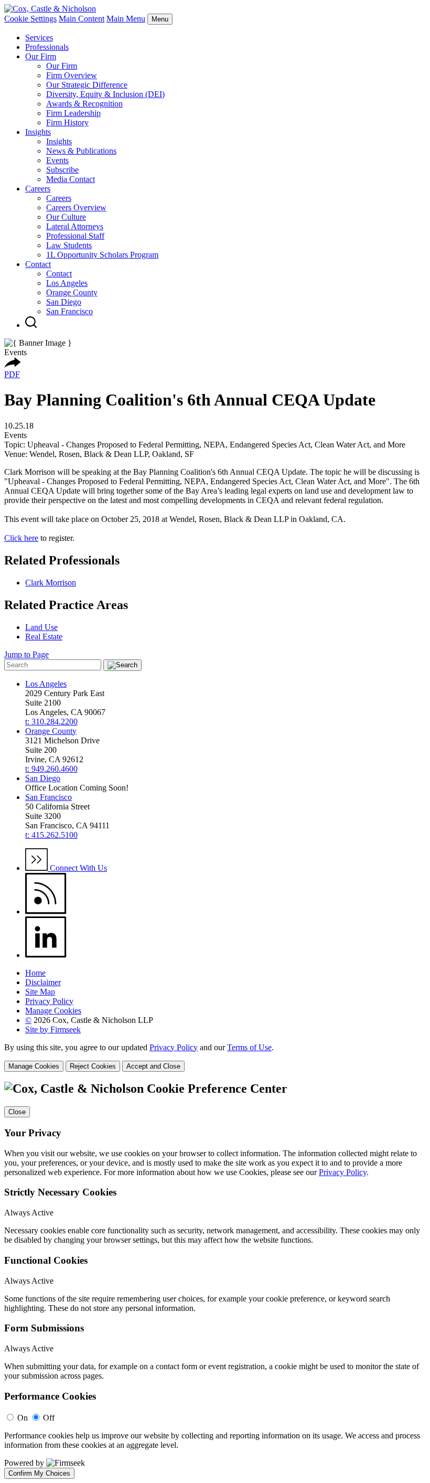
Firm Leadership (73, 113)
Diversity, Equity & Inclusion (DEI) (105, 94)
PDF (12, 374)
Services (39, 37)
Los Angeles (67, 283)
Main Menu (125, 18)
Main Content (81, 18)
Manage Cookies (53, 1010)
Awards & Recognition (84, 103)
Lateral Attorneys (74, 226)
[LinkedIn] (46, 955)
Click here (21, 538)
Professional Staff (75, 235)
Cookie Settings (30, 18)
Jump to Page (26, 654)
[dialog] (215, 1057)
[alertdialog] (215, 1280)
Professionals (47, 46)
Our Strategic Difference (86, 84)
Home (35, 972)
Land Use (41, 627)
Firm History (67, 122)
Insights (38, 131)
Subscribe (62, 169)
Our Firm (40, 56)
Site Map (40, 991)
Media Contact (70, 179)
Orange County (72, 292)
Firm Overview (71, 75)
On (22, 1417)
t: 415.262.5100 (51, 834)
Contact (38, 264)
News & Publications (81, 150)
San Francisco (69, 311)
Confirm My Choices (39, 1473)
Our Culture (66, 216)
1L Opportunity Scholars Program (102, 254)
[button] (12, 364)
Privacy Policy (49, 1001)
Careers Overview (76, 207)
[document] (215, 1280)
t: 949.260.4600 (51, 768)
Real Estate (43, 636)
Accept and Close (153, 1066)
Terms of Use (249, 1047)
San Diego (63, 301)
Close (17, 1112)
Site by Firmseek (53, 1029)
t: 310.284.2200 (51, 721)
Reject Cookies (93, 1066)
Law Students (69, 245)
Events (57, 160)
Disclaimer (43, 982)
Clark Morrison (50, 582)
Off (49, 1417)
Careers (37, 188)
